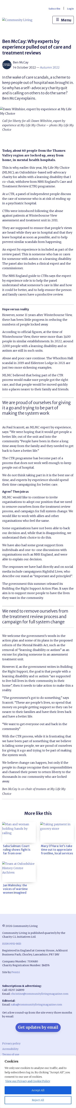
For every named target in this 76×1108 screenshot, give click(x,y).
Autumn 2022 (49, 67)
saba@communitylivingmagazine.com (36, 1004)
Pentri (15, 972)
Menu (63, 19)
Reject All (38, 1100)
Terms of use (10, 1054)
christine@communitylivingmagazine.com (39, 993)
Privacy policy (11, 1043)
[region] (38, 1081)
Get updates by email (38, 1027)
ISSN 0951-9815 (11, 943)
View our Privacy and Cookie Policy (27, 1081)
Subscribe (54, 8)
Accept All (38, 1090)
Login (70, 8)
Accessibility (10, 1049)
